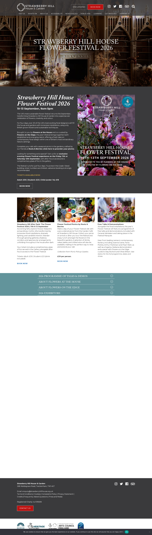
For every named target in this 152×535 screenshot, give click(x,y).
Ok (127, 532)
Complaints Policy (49, 494)
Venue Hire (85, 14)
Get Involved (111, 14)
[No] (149, 532)
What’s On (32, 14)
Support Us (125, 14)
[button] (76, 276)
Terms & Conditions (25, 494)
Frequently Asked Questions (36, 497)
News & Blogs (71, 14)
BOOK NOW (95, 7)
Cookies (37, 494)
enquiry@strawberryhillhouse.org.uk (37, 491)
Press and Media (55, 497)
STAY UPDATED (79, 7)
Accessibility (56, 14)
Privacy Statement (65, 494)
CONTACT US (25, 508)
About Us (44, 14)
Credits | (20, 497)
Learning (98, 14)
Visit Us (22, 14)
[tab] (76, 276)
